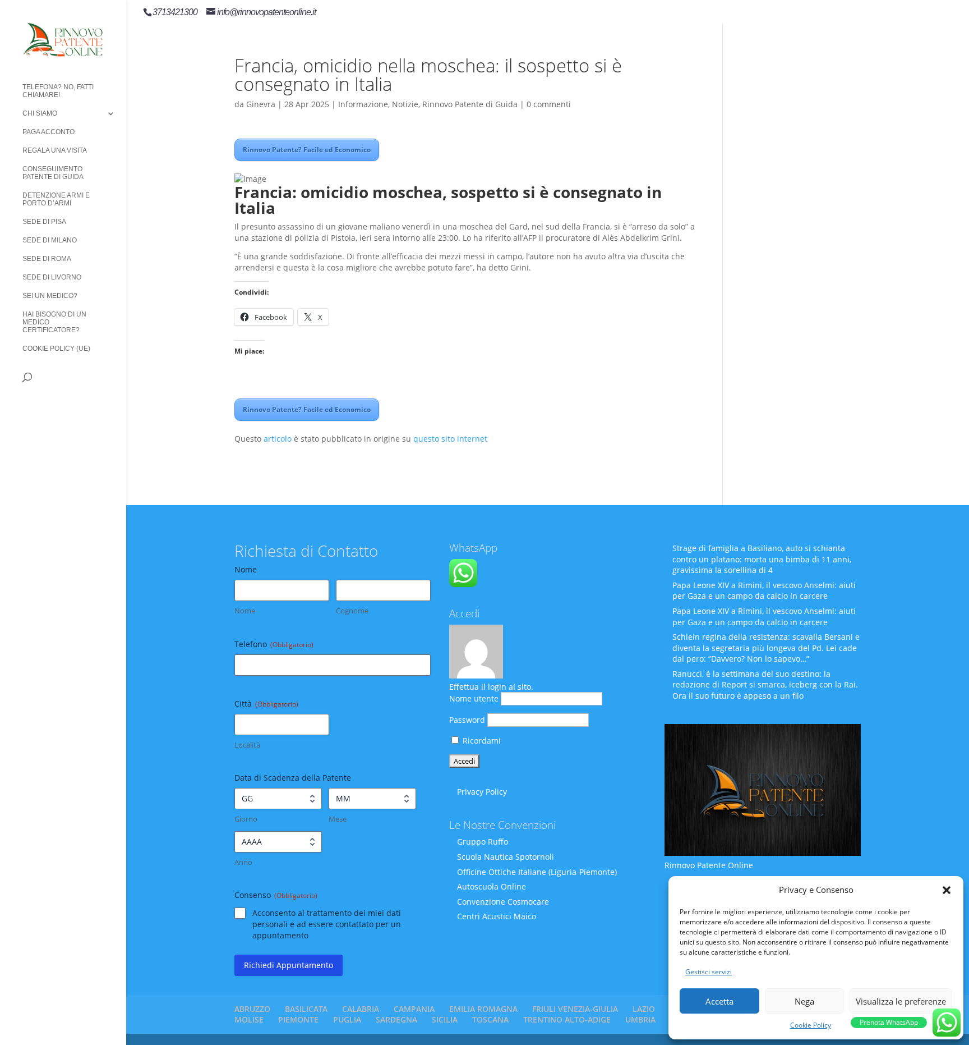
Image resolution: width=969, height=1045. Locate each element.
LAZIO (644, 1008)
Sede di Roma (46, 259)
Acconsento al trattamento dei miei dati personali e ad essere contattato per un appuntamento (326, 924)
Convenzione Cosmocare (503, 901)
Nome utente (474, 698)
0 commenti (549, 104)
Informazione (363, 104)
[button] (946, 890)
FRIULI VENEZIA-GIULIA (575, 1008)
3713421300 (175, 12)
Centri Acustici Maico (496, 916)
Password (467, 719)
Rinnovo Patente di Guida (470, 104)
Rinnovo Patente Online (709, 865)
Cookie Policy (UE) (56, 348)
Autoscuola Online (491, 886)
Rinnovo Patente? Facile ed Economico (307, 149)
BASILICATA (306, 1008)
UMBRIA (640, 1019)
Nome (244, 611)
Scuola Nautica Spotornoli (505, 856)
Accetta (719, 1001)
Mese (338, 819)
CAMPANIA (414, 1008)
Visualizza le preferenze (901, 1001)
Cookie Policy (810, 1025)
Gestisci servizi (708, 972)
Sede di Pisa (44, 222)
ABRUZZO (252, 1008)
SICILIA (445, 1019)
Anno (243, 862)
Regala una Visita (54, 150)
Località (247, 745)
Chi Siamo (39, 113)
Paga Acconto (48, 132)
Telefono (273, 644)
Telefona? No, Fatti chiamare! (58, 91)
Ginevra (260, 104)
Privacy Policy (482, 791)
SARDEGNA (396, 1019)
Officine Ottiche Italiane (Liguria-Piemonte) (537, 872)
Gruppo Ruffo (482, 841)
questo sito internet (450, 438)
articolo (278, 438)
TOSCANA (490, 1019)
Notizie (405, 104)
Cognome (352, 611)
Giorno (245, 819)
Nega (804, 1001)
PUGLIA (347, 1019)
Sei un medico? (49, 296)
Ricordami (480, 740)
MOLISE (249, 1019)
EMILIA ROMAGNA (483, 1008)
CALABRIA (360, 1008)
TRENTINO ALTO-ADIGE (567, 1019)
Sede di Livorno (51, 277)
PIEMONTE (298, 1019)
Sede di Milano (49, 240)
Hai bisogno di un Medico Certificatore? (54, 322)
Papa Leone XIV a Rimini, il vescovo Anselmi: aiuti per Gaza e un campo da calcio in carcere (764, 591)
